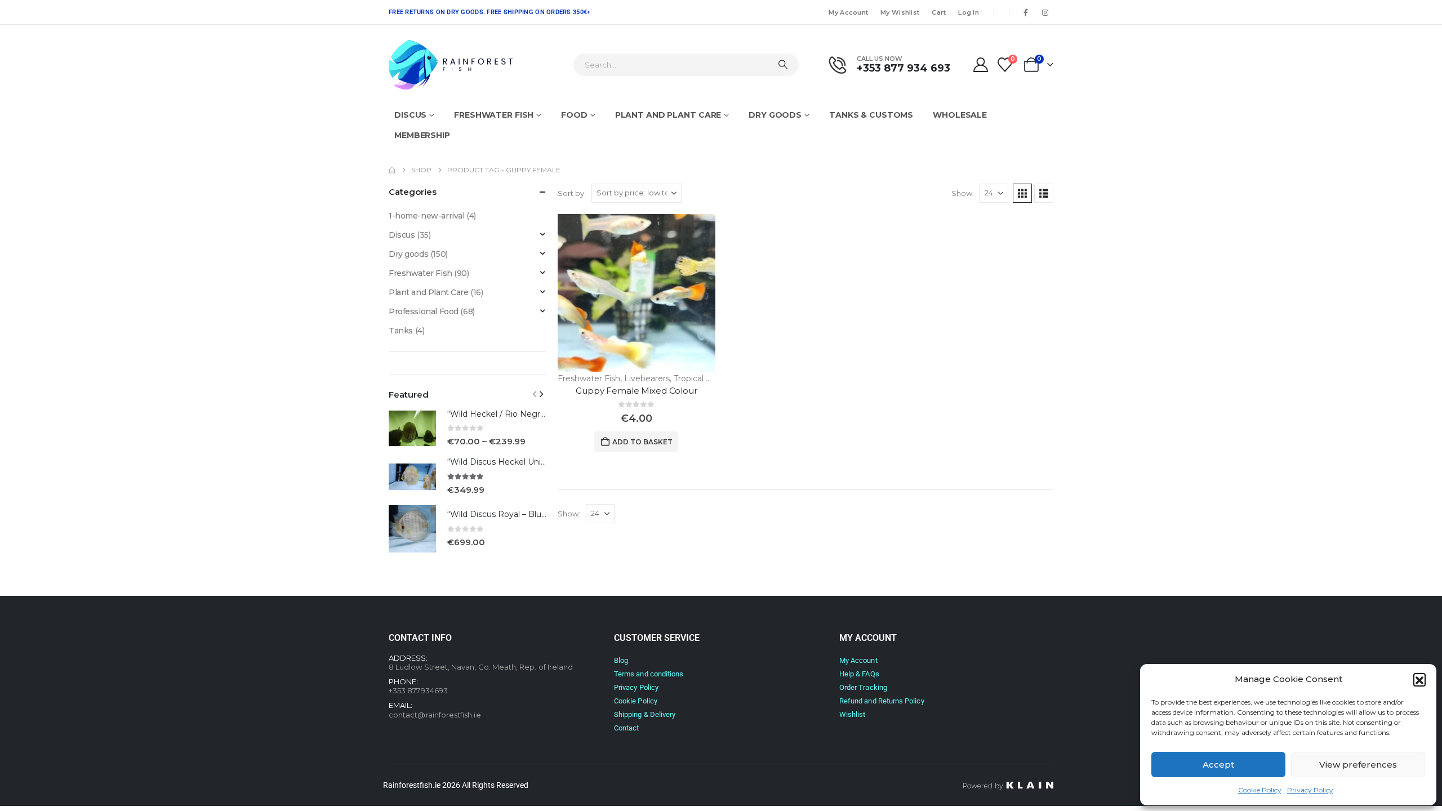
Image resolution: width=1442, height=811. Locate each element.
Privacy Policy (1310, 790)
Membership (422, 135)
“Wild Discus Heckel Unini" (498, 462)
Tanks (401, 331)
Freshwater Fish (493, 115)
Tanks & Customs (871, 115)
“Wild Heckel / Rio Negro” (498, 414)
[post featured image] (636, 293)
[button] (1419, 679)
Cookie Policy (1259, 790)
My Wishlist (899, 12)
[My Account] (980, 64)
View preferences (1358, 764)
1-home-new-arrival (426, 216)
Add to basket (642, 442)
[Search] (783, 65)
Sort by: (572, 193)
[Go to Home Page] (392, 170)
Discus (410, 115)
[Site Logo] (451, 65)
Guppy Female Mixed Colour (636, 390)
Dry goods (775, 115)
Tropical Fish (698, 378)
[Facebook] (1026, 12)
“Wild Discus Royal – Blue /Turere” (513, 514)
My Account (848, 12)
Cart (939, 12)
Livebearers (647, 378)
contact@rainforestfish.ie (435, 714)
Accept (1218, 764)
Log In (968, 12)
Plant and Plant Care (668, 115)
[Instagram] (1045, 12)
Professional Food (424, 311)
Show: (962, 193)
